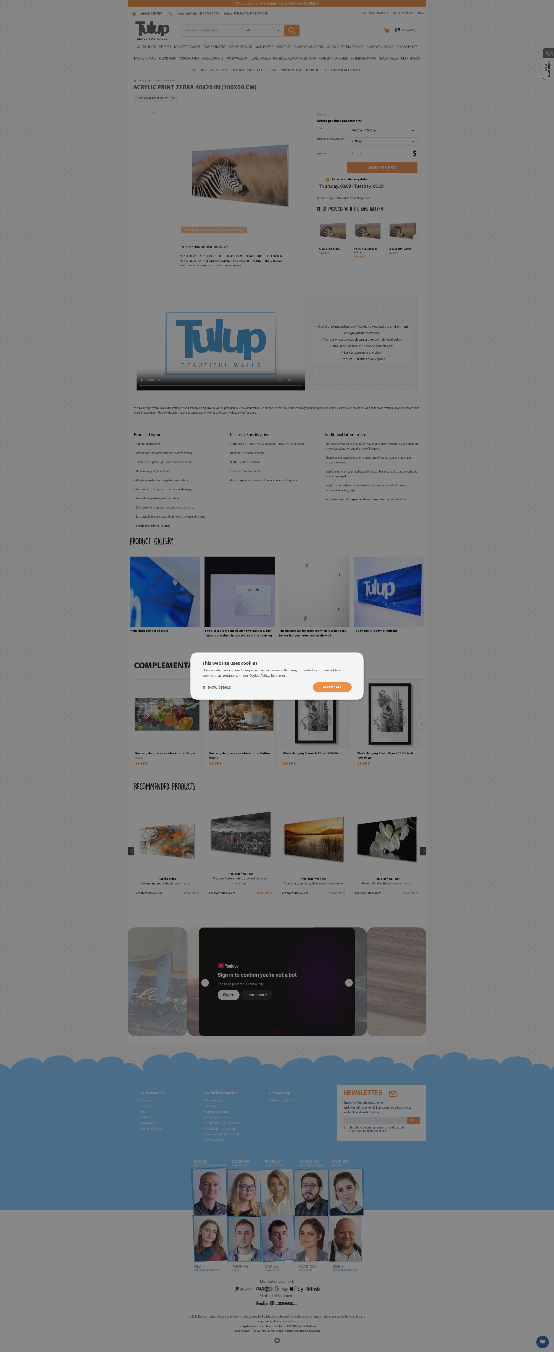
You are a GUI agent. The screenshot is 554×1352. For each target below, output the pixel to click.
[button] (216, 687)
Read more (279, 675)
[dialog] (277, 676)
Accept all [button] (332, 687)
